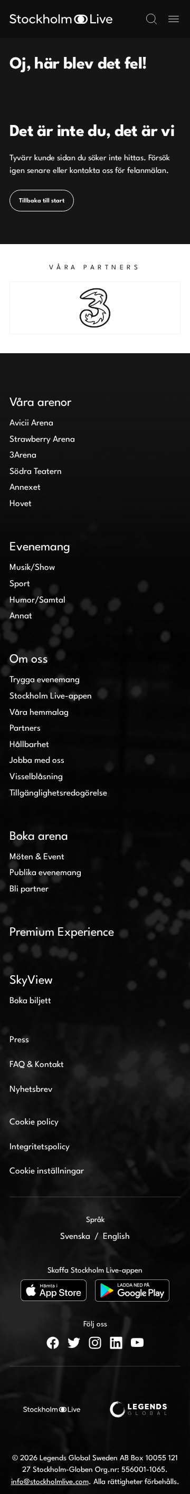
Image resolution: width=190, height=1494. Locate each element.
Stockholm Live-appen (51, 696)
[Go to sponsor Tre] (95, 308)
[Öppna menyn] (173, 19)
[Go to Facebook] (52, 1342)
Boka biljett (30, 1001)
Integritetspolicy (40, 1147)
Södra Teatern (36, 472)
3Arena (23, 455)
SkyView (31, 980)
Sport (20, 584)
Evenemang (40, 547)
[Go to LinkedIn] (116, 1342)
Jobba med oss (37, 760)
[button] (151, 19)
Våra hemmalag (39, 713)
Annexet (25, 487)
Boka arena (39, 836)
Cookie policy (34, 1122)
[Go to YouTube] (137, 1342)
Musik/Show (32, 568)
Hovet (21, 504)
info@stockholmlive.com (50, 1482)
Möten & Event (37, 857)
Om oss (29, 659)
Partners (25, 728)
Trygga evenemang (45, 680)
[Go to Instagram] (95, 1342)
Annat (21, 616)
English (116, 1237)
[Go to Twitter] (74, 1342)
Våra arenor (40, 403)
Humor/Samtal (37, 600)
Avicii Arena (31, 423)
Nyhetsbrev (31, 1089)
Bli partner (29, 889)
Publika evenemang (45, 873)
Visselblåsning (36, 777)
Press (19, 1040)
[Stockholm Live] (61, 19)
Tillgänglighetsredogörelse (58, 793)
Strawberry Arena (42, 439)
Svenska (75, 1237)
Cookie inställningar (47, 1171)
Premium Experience (62, 932)
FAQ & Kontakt (37, 1065)
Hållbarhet (29, 745)
